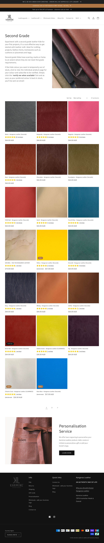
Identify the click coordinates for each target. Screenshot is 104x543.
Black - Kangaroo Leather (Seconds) (16, 134)
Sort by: (69, 98)
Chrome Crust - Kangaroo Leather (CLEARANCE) (19, 391)
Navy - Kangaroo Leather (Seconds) (15, 306)
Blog (30, 506)
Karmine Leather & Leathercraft (81, 537)
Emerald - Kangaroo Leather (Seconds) (79, 263)
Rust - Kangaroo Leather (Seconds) (15, 177)
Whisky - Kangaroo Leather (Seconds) (48, 306)
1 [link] (46, 408)
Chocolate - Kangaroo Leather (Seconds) (49, 177)
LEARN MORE (66, 453)
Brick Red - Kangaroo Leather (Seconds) (17, 348)
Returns (31, 486)
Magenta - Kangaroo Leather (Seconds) (80, 134)
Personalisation (34, 496)
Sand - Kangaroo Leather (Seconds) (47, 220)
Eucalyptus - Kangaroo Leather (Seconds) (80, 177)
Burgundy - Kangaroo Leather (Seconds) (49, 134)
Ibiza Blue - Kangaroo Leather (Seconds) (49, 391)
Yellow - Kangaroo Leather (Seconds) (48, 263)
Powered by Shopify (94, 537)
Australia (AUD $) (12, 535)
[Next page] (57, 407)
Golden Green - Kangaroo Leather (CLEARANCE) (51, 348)
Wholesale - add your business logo (39, 501)
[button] (23, 18)
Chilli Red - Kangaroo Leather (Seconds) (17, 220)
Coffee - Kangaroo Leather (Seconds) (79, 306)
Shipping (32, 489)
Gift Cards (32, 493)
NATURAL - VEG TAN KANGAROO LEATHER (17, 263)
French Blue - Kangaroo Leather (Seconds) (80, 220)
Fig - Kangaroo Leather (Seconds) (78, 348)
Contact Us (32, 510)
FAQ (30, 482)
